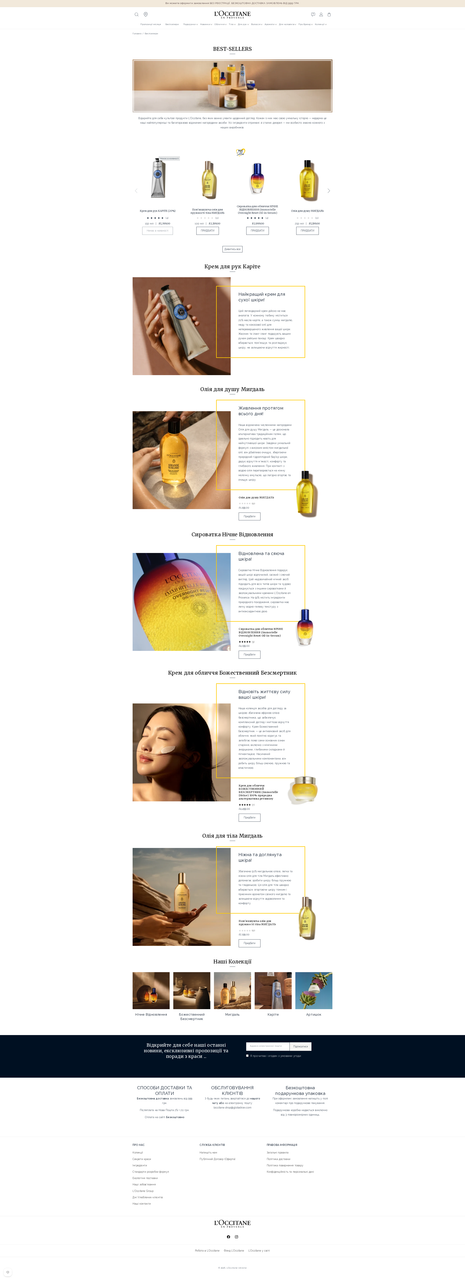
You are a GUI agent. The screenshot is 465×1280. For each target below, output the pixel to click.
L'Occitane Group (143, 1190)
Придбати (249, 516)
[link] (158, 196)
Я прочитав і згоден (275, 1056)
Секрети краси (142, 1158)
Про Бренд (304, 24)
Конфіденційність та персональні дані (290, 1171)
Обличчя (220, 24)
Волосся (255, 24)
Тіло (231, 24)
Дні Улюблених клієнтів (148, 1197)
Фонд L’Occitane (234, 1250)
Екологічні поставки (145, 1178)
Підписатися (300, 1046)
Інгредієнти (140, 1165)
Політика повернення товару (285, 1165)
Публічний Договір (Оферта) (218, 1158)
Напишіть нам (208, 1152)
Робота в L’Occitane (207, 1250)
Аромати (269, 24)
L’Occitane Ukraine (237, 1268)
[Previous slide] (136, 190)
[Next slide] (328, 190)
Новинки (205, 24)
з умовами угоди (289, 1056)
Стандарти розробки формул (151, 1171)
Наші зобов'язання (144, 1184)
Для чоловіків (286, 24)
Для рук (242, 24)
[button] (137, 14)
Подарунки (189, 24)
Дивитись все (232, 249)
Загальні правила (278, 1152)
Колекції (320, 24)
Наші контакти (142, 1203)
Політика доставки (278, 1158)
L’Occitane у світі (259, 1250)
